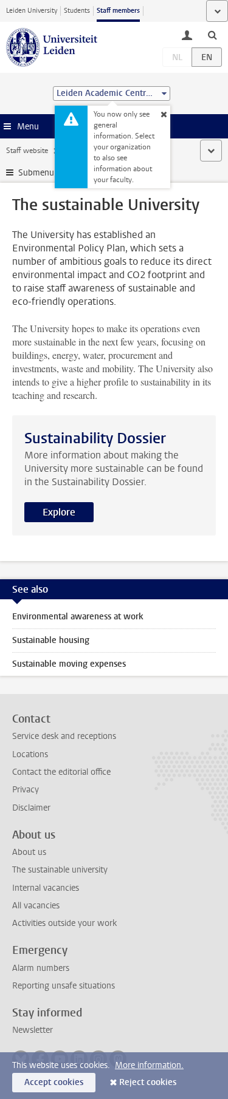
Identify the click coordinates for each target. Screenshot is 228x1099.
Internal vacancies (45, 888)
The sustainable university (60, 870)
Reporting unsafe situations (63, 986)
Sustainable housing (50, 640)
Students (77, 10)
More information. (149, 1065)
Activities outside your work (64, 923)
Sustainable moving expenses (69, 664)
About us (29, 852)
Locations (30, 754)
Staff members (118, 10)
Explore (59, 512)
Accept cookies (53, 1082)
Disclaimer (31, 808)
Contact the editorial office (61, 772)
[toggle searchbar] (212, 34)
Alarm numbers (40, 968)
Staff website (27, 150)
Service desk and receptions (64, 736)
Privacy (25, 789)
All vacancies (36, 905)
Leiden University (31, 10)
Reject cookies (147, 1082)
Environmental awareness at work (77, 616)
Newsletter (32, 1030)
